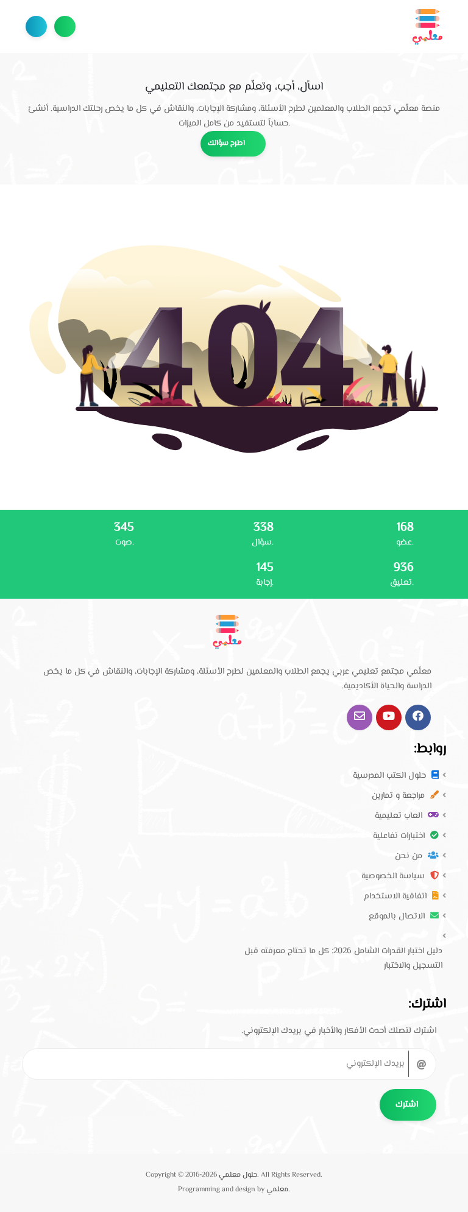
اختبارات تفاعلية (400, 836)
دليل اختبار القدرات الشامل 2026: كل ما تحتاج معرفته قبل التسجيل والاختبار (343, 959)
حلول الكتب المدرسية (390, 776)
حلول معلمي (238, 1175)
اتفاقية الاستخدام (396, 896)
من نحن (410, 856)
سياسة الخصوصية (394, 876)
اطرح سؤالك (65, 26)
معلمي (277, 1190)
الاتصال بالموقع (398, 916)
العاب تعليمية (400, 816)
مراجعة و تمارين (399, 796)
